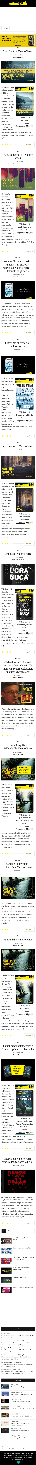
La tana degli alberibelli (18, 1438)
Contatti (4, 1449)
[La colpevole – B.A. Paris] (6, 1280)
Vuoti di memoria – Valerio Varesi (18, 156)
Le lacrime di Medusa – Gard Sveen (21, 1416)
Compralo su (20, 126)
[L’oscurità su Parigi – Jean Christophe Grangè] (6, 1241)
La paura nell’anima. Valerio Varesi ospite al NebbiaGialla (18, 1047)
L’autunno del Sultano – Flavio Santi (11, 1362)
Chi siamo (5, 1447)
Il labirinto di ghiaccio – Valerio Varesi (18, 344)
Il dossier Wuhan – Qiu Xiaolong (20, 1401)
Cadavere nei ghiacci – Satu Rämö (22, 1248)
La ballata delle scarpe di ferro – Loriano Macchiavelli (20, 1424)
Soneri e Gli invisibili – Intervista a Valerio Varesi (18, 865)
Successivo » (16, 1231)
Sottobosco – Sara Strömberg (20, 1430)
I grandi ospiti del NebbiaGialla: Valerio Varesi (18, 747)
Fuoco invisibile (5, 1333)
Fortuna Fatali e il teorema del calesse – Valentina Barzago (23, 1258)
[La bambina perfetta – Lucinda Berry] (6, 1290)
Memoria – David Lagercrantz (20, 1387)
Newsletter (23, 1449)
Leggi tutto (29, 144)
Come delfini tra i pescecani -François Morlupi (14, 1341)
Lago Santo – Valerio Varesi (18, 51)
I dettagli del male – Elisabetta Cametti (22, 1409)
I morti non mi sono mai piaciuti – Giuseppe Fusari (22, 1268)
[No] (34, 1458)
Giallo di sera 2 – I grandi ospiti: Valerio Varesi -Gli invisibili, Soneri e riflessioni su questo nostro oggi (18, 667)
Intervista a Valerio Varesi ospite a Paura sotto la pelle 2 (18, 1160)
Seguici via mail (13, 1449)
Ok (18, 1462)
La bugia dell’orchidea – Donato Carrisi (12, 1348)
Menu (6, 28)
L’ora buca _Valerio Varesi (18, 553)
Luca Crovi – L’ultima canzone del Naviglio (12, 1355)
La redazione (13, 1447)
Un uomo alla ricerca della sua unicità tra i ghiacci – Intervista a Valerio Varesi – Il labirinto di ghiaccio (18, 266)
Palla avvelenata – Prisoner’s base (10, 1369)
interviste (18, 257)
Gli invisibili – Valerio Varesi (18, 939)
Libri (18, 47)
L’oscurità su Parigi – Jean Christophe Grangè (23, 1238)
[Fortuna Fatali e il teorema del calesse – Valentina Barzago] (6, 1261)
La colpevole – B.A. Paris (19, 1277)
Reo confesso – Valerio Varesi (18, 446)
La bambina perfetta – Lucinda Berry (23, 1287)
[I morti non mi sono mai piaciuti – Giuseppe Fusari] (6, 1270)
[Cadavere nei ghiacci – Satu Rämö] (6, 1251)
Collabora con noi (24, 1447)
